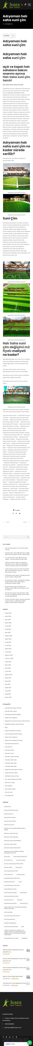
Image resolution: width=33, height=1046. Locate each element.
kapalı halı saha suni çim (10, 892)
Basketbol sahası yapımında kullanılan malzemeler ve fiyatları (14, 852)
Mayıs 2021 (8, 678)
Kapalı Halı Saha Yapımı (11, 773)
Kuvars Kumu (23, 892)
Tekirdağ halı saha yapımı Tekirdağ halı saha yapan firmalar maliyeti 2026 (17, 576)
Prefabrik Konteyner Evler (12, 776)
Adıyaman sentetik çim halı (15, 93)
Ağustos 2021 (8, 674)
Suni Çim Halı (9, 24)
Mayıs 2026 (8, 613)
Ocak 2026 (8, 626)
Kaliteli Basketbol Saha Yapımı (11, 885)
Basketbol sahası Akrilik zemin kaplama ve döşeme (14, 829)
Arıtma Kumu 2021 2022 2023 (11, 810)
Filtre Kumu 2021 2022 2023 (20, 856)
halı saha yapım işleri (11, 760)
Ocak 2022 (8, 671)
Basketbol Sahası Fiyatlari (11, 833)
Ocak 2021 (8, 691)
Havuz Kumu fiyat (8, 874)
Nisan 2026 (8, 616)
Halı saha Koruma (20, 860)
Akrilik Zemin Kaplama (11, 718)
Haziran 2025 (8, 636)
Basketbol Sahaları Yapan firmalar (14, 724)
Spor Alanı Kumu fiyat (9, 919)
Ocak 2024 (8, 645)
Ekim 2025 (8, 632)
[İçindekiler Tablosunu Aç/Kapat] (12, 35)
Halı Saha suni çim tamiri (16, 78)
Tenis (22, 926)
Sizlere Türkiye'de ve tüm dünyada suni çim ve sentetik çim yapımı (15, 907)
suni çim (18, 58)
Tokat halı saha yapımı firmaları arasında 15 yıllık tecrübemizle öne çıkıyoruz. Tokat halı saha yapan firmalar (17, 570)
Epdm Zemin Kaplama (11, 737)
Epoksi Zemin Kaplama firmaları (14, 740)
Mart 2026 (8, 619)
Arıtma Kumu (7, 806)
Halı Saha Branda (8, 359)
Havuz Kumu (19, 867)
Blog (6, 727)
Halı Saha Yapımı (8, 867)
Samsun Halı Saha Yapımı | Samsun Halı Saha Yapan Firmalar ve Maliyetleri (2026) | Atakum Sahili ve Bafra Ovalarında (17, 601)
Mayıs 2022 (8, 661)
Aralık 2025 (8, 629)
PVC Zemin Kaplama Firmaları (13, 779)
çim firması (24, 938)
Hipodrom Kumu (21, 874)
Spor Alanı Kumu (8, 912)
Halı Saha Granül (9, 750)
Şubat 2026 (8, 623)
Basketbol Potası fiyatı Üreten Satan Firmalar (17, 721)
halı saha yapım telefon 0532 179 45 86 (13, 863)
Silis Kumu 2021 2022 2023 (10, 903)
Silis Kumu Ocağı (9, 782)
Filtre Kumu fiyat (8, 860)
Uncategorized (9, 795)
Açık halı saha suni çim (10, 821)
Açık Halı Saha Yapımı (11, 711)
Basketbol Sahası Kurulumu (11, 837)
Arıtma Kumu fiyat (8, 814)
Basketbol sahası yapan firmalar (12, 840)
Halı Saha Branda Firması (12, 743)
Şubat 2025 (8, 639)
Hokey (20, 881)
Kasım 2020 (8, 697)
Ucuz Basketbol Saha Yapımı (11, 938)
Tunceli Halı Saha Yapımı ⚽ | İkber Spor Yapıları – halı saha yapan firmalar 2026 (16, 558)
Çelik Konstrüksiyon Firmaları (13, 730)
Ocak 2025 (8, 642)
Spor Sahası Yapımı (10, 789)
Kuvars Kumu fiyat (9, 900)
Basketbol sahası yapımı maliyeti (12, 847)
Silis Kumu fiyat (24, 903)
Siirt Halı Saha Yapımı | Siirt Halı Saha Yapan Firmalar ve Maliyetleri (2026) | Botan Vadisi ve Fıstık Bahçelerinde (17, 594)
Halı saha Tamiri (9, 753)
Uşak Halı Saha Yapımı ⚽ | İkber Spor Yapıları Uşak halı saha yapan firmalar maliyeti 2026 (17, 553)
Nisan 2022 (8, 665)
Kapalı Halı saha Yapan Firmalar (13, 769)
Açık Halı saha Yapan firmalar (13, 708)
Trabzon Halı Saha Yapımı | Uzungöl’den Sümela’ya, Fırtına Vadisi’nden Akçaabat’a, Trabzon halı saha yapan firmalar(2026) (16, 564)
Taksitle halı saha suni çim (11, 926)
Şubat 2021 (8, 687)
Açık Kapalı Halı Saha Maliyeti (13, 714)
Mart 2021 (7, 684)
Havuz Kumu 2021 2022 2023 (11, 871)
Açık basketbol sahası (9, 817)
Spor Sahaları (8, 786)
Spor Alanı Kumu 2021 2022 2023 (12, 915)
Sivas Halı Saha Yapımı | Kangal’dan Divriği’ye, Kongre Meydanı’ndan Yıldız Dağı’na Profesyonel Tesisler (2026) (17, 581)
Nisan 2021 (8, 681)
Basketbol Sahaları (9, 824)
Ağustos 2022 (8, 655)
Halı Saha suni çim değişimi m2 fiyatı (16, 347)
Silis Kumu (19, 900)
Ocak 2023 (8, 652)
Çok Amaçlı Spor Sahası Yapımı (13, 734)
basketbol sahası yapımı (10, 844)
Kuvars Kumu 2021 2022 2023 (11, 896)
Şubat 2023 (8, 649)
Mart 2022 (8, 668)
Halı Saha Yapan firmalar (12, 756)
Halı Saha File (8, 747)
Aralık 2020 (8, 694)
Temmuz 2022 (9, 658)
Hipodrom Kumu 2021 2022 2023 (12, 878)
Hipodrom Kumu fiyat (9, 881)
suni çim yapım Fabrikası (10, 923)
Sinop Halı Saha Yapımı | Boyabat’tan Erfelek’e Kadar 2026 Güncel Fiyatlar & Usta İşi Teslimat (17, 588)
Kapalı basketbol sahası (10, 889)
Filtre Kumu (7, 856)
